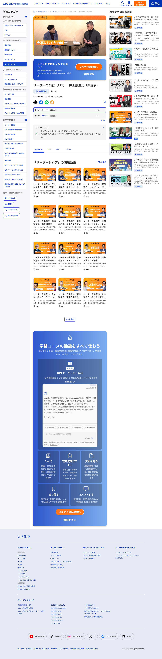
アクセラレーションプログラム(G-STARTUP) (127, 556)
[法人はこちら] (155, 3)
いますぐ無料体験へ (89, 66)
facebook (111, 636)
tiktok (58, 636)
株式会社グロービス (24, 605)
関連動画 (38, 149)
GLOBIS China (56, 611)
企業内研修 (54, 552)
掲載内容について (92, 648)
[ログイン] (129, 3)
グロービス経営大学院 (25, 608)
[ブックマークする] (104, 101)
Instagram (78, 636)
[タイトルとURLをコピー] (52, 102)
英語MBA (21, 568)
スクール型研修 (55, 555)
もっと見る (70, 319)
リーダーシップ (54, 12)
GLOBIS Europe (56, 614)
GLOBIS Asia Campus (58, 608)
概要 (57, 149)
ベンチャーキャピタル (123, 552)
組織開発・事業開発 (57, 568)
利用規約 (29, 648)
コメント (68, 149)
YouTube (39, 636)
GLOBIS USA (55, 623)
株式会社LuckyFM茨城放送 (93, 617)
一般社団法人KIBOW (91, 608)
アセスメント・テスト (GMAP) (60, 561)
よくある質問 (63, 648)
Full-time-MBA (24, 577)
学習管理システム (56, 565)
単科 (21, 561)
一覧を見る (101, 162)
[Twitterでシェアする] (35, 102)
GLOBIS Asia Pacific (58, 605)
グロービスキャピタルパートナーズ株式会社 (31, 612)
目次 (49, 149)
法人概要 (21, 648)
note (129, 636)
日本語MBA (22, 555)
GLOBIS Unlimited (24, 589)
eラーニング (54, 558)
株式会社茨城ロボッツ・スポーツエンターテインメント (97, 612)
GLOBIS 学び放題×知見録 (26, 586)
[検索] (122, 3)
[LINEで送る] (47, 102)
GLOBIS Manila (56, 617)
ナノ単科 (22, 558)
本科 (21, 565)
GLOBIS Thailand (57, 620)
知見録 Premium (56, 96)
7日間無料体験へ (140, 3)
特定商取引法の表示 (77, 648)
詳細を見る (89, 74)
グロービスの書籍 (89, 552)
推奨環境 (54, 648)
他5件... (103, 120)
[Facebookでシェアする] (41, 102)
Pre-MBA (22, 574)
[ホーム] (34, 12)
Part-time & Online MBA (27, 580)
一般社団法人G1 (89, 605)
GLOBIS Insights (88, 558)
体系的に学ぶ (42, 12)
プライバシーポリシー (41, 648)
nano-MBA (23, 571)
